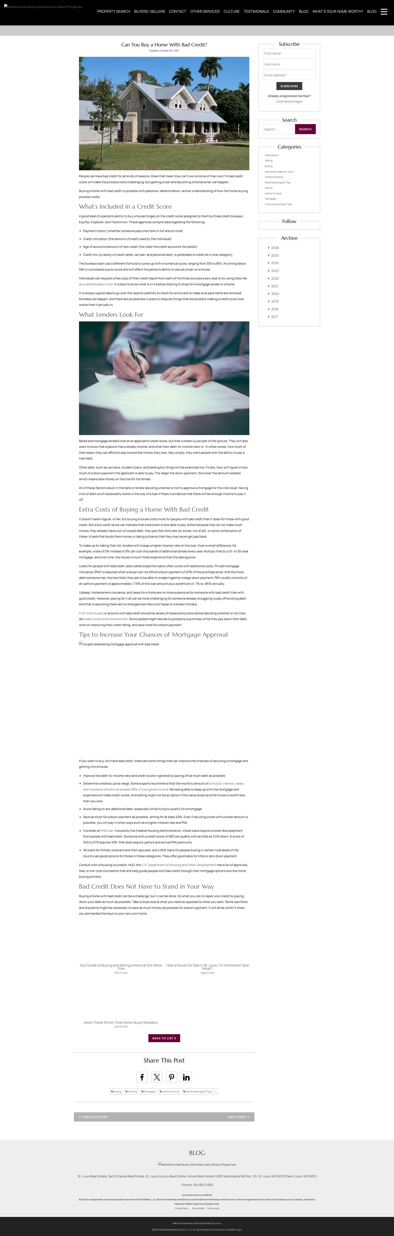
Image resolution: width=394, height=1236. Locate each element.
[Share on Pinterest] (171, 1077)
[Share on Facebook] (142, 1077)
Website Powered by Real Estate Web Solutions (197, 1223)
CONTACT (177, 11)
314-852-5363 (203, 1185)
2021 (274, 286)
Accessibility (198, 1208)
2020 (275, 293)
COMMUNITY (284, 11)
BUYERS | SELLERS (149, 11)
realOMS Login (234, 1229)
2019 (274, 301)
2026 (275, 248)
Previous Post (95, 1117)
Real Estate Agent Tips (198, 1091)
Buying (117, 1091)
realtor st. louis (170, 1091)
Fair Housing (213, 1208)
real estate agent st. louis (279, 171)
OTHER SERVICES (205, 11)
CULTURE (232, 11)
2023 (275, 270)
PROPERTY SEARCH (113, 11)
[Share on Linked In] (186, 1077)
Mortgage (149, 1091)
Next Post (237, 1117)
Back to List (163, 1038)
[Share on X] (156, 1077)
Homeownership (274, 177)
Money (269, 188)
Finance (132, 1091)
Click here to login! (289, 101)
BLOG (303, 11)
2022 (275, 278)
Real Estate (271, 155)
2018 (274, 309)
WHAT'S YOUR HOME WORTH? (338, 11)
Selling (269, 160)
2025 (275, 255)
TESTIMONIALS (256, 11)
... (216, 1091)
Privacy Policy (181, 1208)
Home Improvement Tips (278, 204)
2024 (275, 263)
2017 (274, 316)
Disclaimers (219, 1229)
